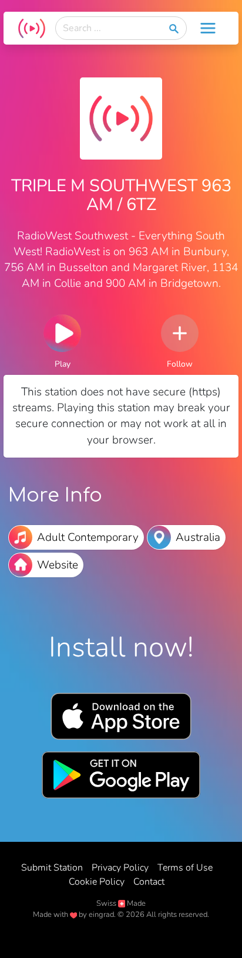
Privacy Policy (120, 867)
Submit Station (52, 867)
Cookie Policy (97, 881)
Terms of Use (185, 867)
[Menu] (207, 28)
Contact (148, 881)
